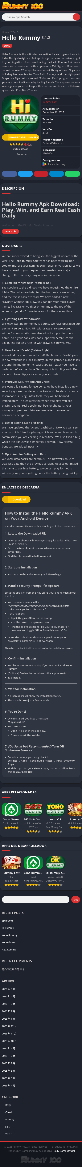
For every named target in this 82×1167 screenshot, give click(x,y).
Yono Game (8, 942)
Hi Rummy (8, 928)
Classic (9, 1112)
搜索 (75, 899)
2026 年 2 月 (8, 1011)
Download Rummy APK (23, 137)
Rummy (9, 1119)
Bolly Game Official (64, 1151)
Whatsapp (72, 174)
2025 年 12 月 (9, 1026)
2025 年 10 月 (9, 1041)
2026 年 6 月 (8, 989)
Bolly (8, 1105)
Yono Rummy (9, 935)
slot (7, 1126)
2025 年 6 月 (8, 1070)
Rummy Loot (50, 102)
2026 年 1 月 (8, 1018)
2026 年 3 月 (8, 1004)
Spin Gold (7, 920)
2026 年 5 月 (8, 996)
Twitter (25, 174)
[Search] (76, 17)
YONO (14, 32)
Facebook (9, 174)
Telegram (56, 174)
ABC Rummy (9, 949)
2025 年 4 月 (8, 1085)
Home (5, 32)
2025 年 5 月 (8, 1078)
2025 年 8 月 (8, 1055)
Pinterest (41, 174)
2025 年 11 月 (9, 1033)
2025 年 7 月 (8, 1063)
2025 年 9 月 (8, 1048)
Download (19, 499)
